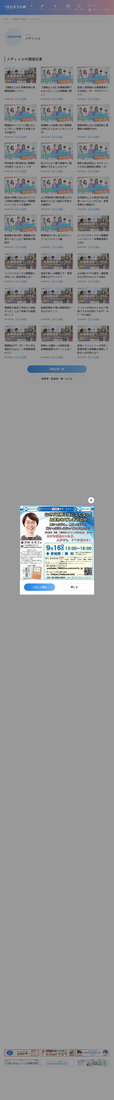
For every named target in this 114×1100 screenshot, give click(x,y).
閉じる (74, 587)
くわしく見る (40, 587)
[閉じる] (91, 500)
